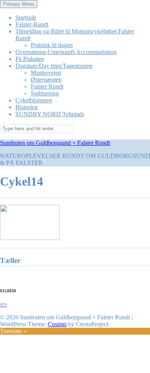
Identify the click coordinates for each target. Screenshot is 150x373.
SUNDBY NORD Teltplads (49, 114)
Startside (25, 17)
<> (3, 304)
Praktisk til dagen (52, 45)
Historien (26, 107)
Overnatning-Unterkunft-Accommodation (66, 52)
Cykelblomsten (33, 100)
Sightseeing (45, 93)
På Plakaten (29, 59)
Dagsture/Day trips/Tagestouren (53, 65)
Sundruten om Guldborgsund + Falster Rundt (55, 143)
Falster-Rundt (31, 24)
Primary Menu (18, 4)
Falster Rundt (47, 86)
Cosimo (57, 324)
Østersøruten (46, 79)
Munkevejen (46, 72)
